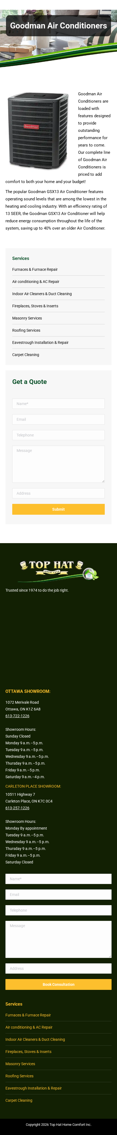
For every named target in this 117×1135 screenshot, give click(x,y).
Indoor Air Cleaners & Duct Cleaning (42, 294)
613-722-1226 (17, 716)
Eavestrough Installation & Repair (40, 342)
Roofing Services (26, 330)
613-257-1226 (17, 808)
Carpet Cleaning (25, 355)
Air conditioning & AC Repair (35, 281)
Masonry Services (27, 318)
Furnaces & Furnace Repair (35, 269)
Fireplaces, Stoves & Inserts (35, 306)
